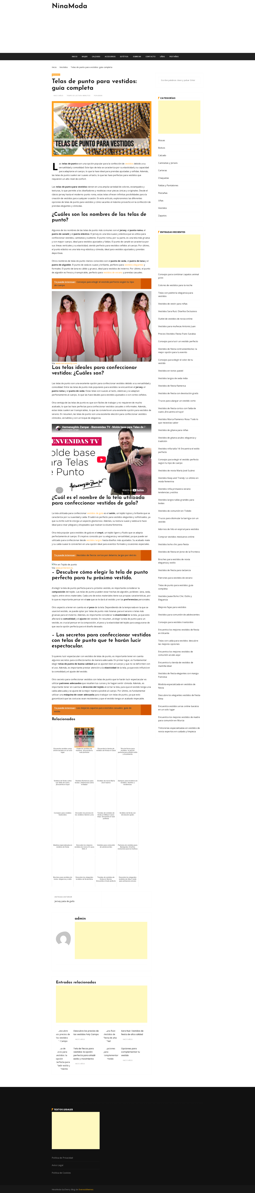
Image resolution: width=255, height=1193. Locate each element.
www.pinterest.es (64, 567)
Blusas (161, 140)
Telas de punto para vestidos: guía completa (175, 587)
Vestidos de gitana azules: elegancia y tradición (177, 439)
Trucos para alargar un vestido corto (177, 400)
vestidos (129, 163)
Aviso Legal (57, 1165)
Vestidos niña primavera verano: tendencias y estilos (174, 490)
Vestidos (56, 75)
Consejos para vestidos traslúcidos (175, 622)
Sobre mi (137, 56)
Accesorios (110, 56)
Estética (124, 56)
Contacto (150, 56)
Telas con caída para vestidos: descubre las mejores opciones (178, 642)
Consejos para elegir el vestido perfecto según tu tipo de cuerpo (178, 461)
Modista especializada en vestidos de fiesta (176, 686)
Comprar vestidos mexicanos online (176, 536)
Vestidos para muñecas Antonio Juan (177, 326)
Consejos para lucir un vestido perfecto (178, 341)
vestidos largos (94, 540)
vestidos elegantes (133, 264)
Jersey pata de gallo (65, 901)
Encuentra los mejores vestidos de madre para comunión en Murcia (179, 719)
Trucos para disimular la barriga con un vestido (178, 520)
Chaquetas (163, 178)
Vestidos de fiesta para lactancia (174, 570)
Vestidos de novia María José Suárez (176, 470)
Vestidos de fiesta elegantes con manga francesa (178, 675)
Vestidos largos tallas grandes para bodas (176, 501)
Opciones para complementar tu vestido (130, 1052)
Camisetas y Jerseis (168, 163)
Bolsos (161, 147)
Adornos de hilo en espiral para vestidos (178, 529)
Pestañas (174, 56)
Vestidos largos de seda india (173, 378)
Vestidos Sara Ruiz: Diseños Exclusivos (177, 311)
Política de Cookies (61, 1172)
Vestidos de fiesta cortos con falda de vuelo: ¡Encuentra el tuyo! (177, 410)
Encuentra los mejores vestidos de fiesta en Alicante (178, 631)
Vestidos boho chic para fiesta (173, 544)
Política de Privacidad (62, 1157)
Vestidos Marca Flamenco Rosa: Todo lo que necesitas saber (178, 421)
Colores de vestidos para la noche (175, 285)
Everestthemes (86, 1189)
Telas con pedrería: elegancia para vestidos (175, 294)
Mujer (84, 56)
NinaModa (69, 6)
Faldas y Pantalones (168, 185)
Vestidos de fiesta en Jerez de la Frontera (179, 551)
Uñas (162, 56)
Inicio (74, 56)
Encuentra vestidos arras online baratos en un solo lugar (178, 708)
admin (99, 95)
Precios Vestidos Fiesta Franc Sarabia (177, 333)
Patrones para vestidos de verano (175, 577)
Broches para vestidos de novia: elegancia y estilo (174, 561)
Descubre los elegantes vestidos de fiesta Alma (179, 697)
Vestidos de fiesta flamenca (172, 385)
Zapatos (162, 215)
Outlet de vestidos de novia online (175, 318)
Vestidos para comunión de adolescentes (179, 614)
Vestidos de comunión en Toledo (174, 510)
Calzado (96, 56)
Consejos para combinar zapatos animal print (178, 276)
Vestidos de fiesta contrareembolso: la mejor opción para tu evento (177, 350)
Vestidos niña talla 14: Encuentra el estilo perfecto (178, 450)
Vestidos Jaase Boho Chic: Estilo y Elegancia (175, 598)
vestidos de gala (95, 513)
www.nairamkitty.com (66, 363)
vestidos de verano (112, 272)
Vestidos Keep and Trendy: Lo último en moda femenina (178, 480)
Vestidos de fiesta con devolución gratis (178, 393)
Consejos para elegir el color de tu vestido (175, 361)
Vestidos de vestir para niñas (172, 303)
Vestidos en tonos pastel (170, 370)
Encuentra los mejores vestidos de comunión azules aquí (175, 653)
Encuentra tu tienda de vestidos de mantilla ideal (175, 664)
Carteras (162, 170)
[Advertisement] (127, 33)
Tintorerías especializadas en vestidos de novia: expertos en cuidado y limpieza (179, 730)
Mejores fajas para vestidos (172, 607)
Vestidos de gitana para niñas (173, 430)
